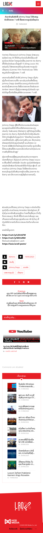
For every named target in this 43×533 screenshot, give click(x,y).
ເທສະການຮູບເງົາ (9, 272)
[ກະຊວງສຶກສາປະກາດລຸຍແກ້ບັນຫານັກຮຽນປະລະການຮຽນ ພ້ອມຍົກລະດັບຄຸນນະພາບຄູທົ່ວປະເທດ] (11, 409)
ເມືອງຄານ (20, 272)
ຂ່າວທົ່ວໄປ (8, 351)
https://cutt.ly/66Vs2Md (13, 238)
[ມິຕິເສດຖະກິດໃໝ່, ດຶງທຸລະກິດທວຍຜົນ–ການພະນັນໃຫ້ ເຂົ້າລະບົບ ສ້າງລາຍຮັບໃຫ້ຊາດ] (11, 465)
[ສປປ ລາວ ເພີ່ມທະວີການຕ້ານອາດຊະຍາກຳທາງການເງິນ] (11, 420)
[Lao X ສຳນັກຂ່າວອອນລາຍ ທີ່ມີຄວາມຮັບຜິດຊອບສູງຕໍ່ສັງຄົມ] (7, 4)
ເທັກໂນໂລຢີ (14, 351)
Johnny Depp (14, 267)
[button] (38, 3)
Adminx (12, 257)
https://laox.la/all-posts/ (14, 243)
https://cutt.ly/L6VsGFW (14, 235)
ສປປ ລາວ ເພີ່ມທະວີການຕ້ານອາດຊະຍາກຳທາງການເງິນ (27, 419)
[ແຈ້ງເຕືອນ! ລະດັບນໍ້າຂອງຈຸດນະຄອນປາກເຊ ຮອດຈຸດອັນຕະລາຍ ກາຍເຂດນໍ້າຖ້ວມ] (11, 431)
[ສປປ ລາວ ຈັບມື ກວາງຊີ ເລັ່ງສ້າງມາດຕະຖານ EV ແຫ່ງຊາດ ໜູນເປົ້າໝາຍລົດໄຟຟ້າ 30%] (11, 398)
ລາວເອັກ (25, 267)
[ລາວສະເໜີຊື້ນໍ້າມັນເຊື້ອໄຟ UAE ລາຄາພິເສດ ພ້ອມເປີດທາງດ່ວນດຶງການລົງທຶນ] (11, 442)
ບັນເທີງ (11, 262)
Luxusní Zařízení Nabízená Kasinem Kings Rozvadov (18, 474)
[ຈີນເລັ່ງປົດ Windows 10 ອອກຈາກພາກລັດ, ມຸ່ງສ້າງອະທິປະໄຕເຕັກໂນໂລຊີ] (11, 387)
